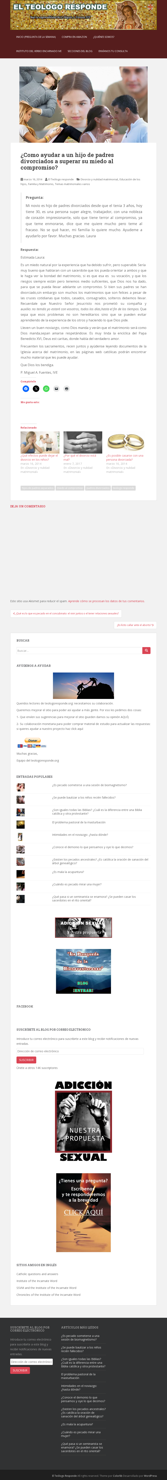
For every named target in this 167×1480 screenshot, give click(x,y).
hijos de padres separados (37, 488)
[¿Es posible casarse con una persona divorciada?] (125, 442)
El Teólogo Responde (64, 1476)
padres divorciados (98, 488)
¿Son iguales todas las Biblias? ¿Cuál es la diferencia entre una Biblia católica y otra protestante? (97, 811)
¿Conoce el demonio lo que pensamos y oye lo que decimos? (92, 847)
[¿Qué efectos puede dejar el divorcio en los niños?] (40, 442)
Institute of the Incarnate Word (36, 1281)
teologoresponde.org (59, 703)
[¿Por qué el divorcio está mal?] (83, 442)
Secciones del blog (80, 51)
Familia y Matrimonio (40, 184)
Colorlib (117, 1476)
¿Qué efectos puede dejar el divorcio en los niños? (39, 457)
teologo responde (123, 488)
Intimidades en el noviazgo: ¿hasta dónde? (80, 835)
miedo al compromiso (70, 488)
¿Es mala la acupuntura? (68, 872)
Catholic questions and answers (37, 1274)
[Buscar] (146, 650)
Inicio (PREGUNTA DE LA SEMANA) (36, 37)
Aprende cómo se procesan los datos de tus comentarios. (106, 601)
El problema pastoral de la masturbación (78, 822)
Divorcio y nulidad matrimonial (99, 179)
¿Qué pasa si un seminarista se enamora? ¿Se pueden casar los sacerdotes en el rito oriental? (94, 898)
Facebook (24, 1006)
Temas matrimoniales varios (72, 184)
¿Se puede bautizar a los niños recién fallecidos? (83, 797)
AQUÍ (124, 717)
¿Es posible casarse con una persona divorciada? (124, 457)
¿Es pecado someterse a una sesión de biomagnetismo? (89, 785)
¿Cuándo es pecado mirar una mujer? (76, 884)
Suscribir (26, 1060)
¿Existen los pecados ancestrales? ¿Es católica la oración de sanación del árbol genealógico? (100, 861)
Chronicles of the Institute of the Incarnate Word (48, 1295)
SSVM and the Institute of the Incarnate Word (46, 1288)
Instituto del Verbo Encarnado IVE (39, 51)
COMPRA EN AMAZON (74, 37)
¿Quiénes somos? (103, 37)
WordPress (150, 1476)
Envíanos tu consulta (113, 51)
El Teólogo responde (61, 179)
